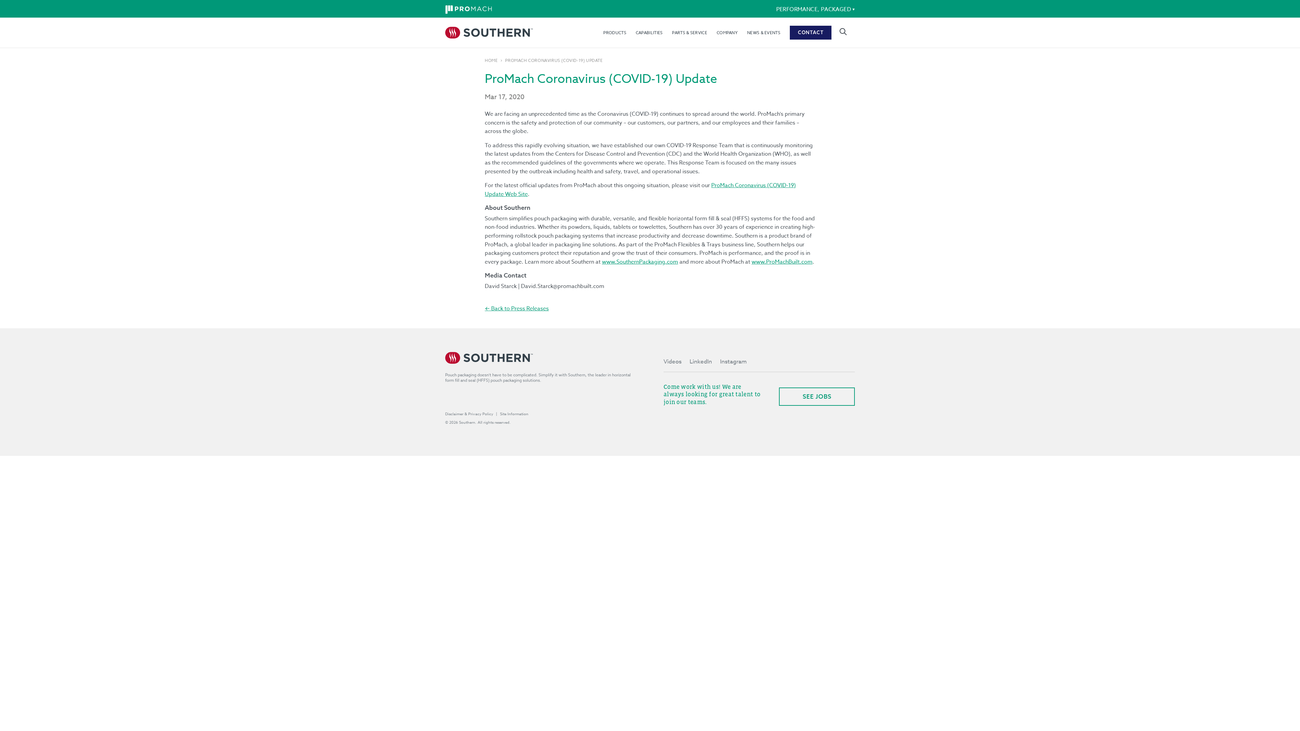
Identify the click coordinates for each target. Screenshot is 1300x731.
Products (614, 33)
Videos (672, 361)
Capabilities (649, 33)
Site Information (514, 414)
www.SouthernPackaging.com (640, 262)
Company (727, 33)
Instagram (733, 361)
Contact (811, 32)
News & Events (763, 33)
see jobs (817, 396)
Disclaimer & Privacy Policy (469, 414)
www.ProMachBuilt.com (782, 262)
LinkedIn (701, 361)
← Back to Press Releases (517, 309)
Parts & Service (689, 33)
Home (491, 60)
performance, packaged (813, 9)
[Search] (843, 31)
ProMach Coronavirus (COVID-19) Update (554, 60)
